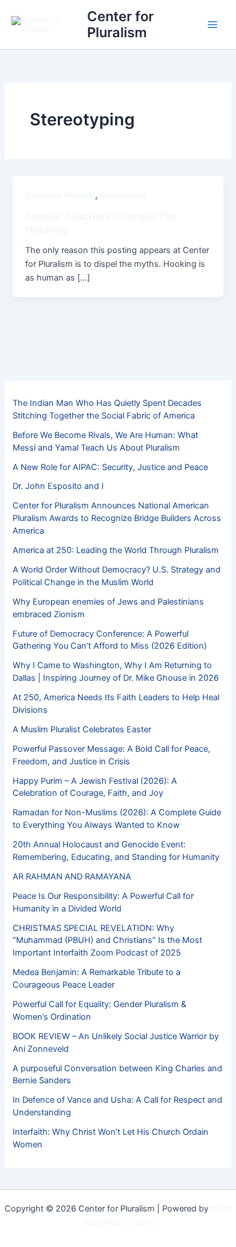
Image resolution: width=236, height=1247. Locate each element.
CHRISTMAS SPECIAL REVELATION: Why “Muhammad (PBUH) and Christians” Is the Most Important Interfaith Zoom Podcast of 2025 (107, 940)
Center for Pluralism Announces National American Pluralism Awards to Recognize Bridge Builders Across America (117, 518)
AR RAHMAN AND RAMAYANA (72, 876)
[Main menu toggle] (212, 25)
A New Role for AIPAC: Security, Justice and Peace (110, 467)
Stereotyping (123, 195)
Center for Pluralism (120, 24)
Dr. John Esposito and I (58, 486)
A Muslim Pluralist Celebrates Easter (82, 729)
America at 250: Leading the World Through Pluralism (116, 550)
